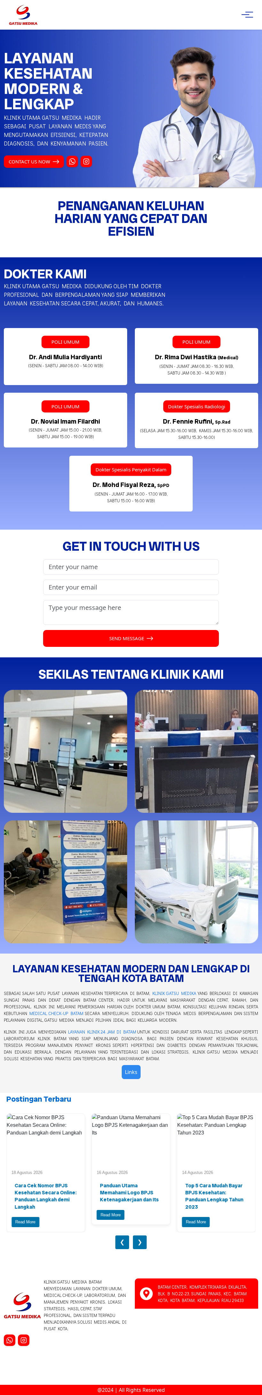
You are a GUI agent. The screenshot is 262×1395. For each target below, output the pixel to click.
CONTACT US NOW (29, 161)
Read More (25, 1222)
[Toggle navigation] (245, 14)
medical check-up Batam (56, 1013)
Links (131, 1072)
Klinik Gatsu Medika (174, 993)
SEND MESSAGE (126, 638)
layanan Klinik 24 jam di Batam (102, 1032)
